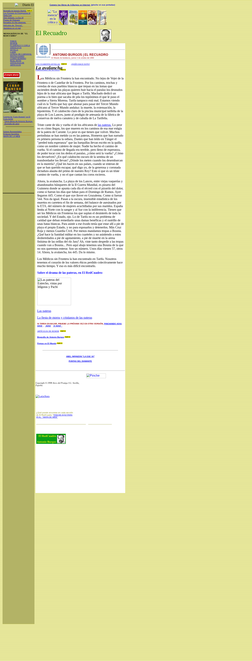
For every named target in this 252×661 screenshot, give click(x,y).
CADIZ (13, 52)
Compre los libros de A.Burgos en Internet (70, 5)
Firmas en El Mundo (46, 343)
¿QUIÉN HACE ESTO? (80, 64)
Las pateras (44, 311)
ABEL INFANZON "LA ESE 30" (80, 356)
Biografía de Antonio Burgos (50, 337)
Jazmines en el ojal (12, 28)
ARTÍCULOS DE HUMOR (48, 331)
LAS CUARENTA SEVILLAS (48, 64)
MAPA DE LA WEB (11, 136)
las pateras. (104, 125)
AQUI (40, 326)
